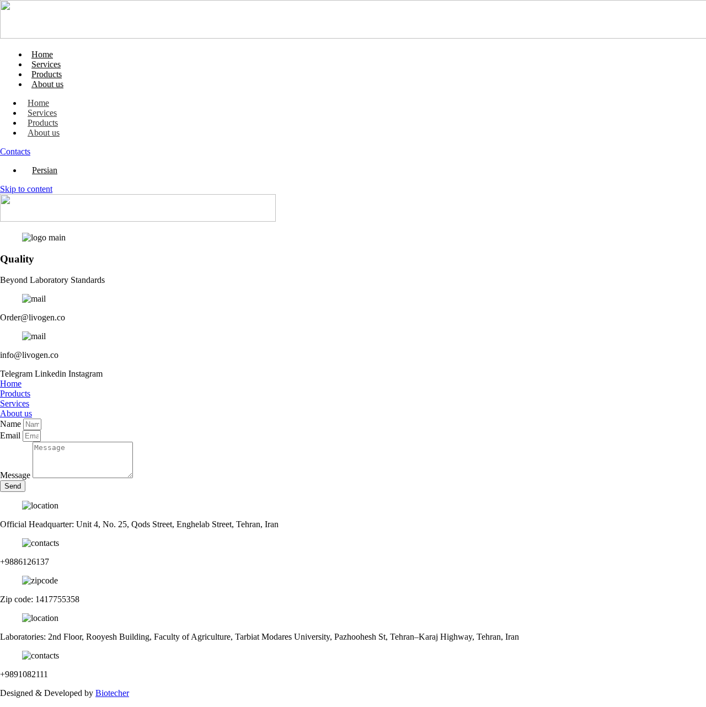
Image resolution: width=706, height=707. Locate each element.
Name (11, 424)
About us (47, 84)
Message (16, 475)
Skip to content (26, 189)
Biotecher (112, 693)
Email (11, 435)
